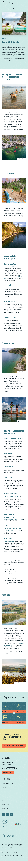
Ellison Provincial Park (10, 267)
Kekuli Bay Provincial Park (11, 496)
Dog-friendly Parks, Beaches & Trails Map (14, 59)
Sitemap (14, 852)
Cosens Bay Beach (9, 541)
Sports (4, 800)
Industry (4, 791)
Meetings (4, 796)
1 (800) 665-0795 (12, 768)
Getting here (5, 711)
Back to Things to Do (9, 8)
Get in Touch (8, 772)
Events (4, 722)
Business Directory (7, 783)
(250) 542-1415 (10, 767)
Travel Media (5, 804)
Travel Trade (5, 808)
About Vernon (18, 711)
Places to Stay (19, 722)
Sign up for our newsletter (13, 746)
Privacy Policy (6, 852)
